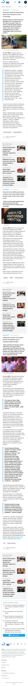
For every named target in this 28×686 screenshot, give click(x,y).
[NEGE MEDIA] (5, 2)
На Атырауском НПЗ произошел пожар (14, 612)
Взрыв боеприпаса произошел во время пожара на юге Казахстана (14, 616)
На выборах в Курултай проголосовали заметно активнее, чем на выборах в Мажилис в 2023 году (14, 623)
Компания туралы (5, 665)
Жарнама (3, 667)
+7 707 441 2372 (5, 678)
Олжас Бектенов (7, 132)
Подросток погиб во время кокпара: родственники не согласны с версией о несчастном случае (15, 630)
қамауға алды (17, 538)
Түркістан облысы (17, 132)
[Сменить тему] (20, 2)
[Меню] (25, 2)
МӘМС (11, 277)
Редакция (3, 662)
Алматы (20, 6)
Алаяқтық (5, 277)
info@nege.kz (4, 675)
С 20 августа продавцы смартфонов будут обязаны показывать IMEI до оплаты (15, 606)
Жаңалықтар (6, 10)
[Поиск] (15, 2)
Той (4, 543)
